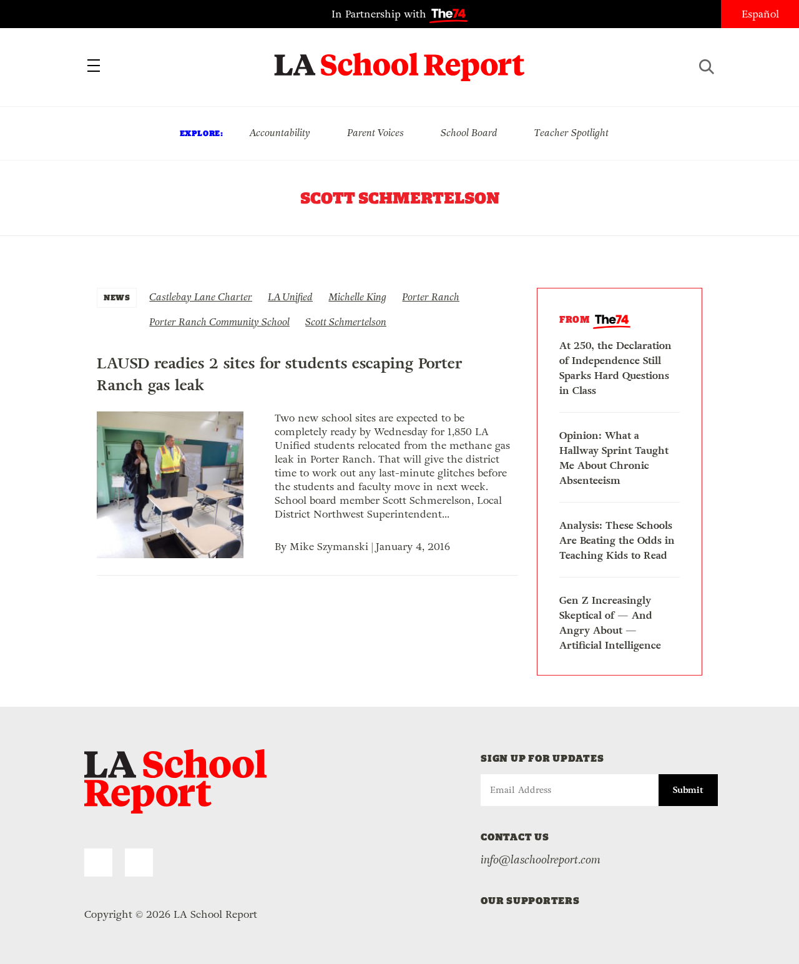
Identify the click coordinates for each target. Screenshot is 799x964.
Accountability (279, 132)
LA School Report (400, 59)
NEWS (117, 297)
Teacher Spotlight (571, 132)
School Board (469, 132)
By (282, 546)
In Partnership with (380, 14)
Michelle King (357, 297)
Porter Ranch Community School (219, 322)
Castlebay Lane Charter (200, 297)
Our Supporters (530, 901)
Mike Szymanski (329, 546)
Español (760, 14)
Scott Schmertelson (345, 322)
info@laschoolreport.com (540, 860)
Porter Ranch (430, 297)
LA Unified (290, 297)
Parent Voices (375, 132)
